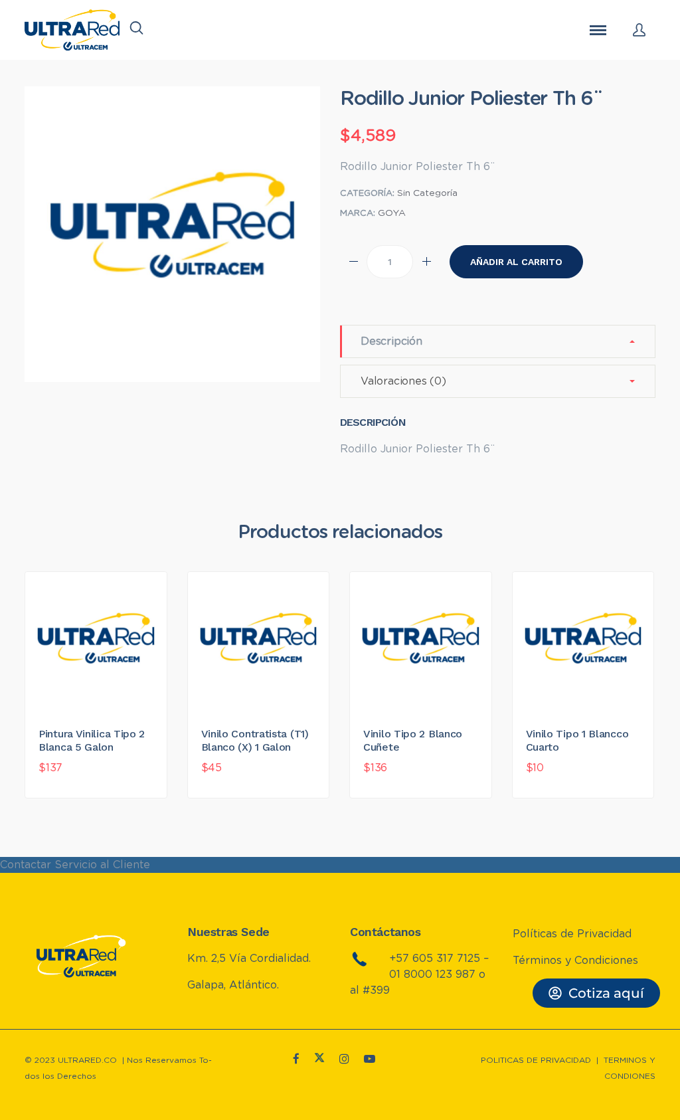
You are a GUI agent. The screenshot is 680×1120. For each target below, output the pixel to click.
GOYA (392, 213)
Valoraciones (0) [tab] (403, 381)
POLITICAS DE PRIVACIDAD (536, 1060)
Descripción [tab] (391, 341)
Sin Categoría (427, 193)
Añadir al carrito (516, 261)
